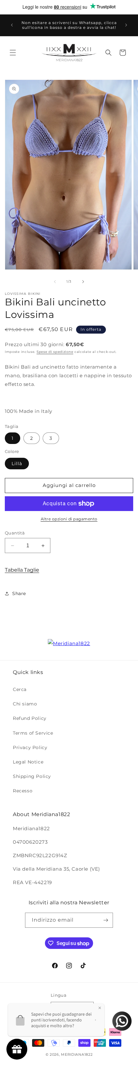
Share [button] (19, 593)
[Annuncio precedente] (12, 25)
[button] (13, 53)
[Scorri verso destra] (83, 282)
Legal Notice (28, 762)
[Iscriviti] (106, 920)
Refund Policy (30, 718)
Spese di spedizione (55, 352)
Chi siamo (25, 704)
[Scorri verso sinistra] (55, 282)
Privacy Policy (30, 747)
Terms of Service (33, 733)
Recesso (22, 791)
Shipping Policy (32, 776)
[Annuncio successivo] (126, 25)
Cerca (20, 689)
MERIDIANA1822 (76, 1054)
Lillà (17, 463)
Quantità (15, 532)
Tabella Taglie (22, 570)
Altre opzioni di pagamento (69, 518)
